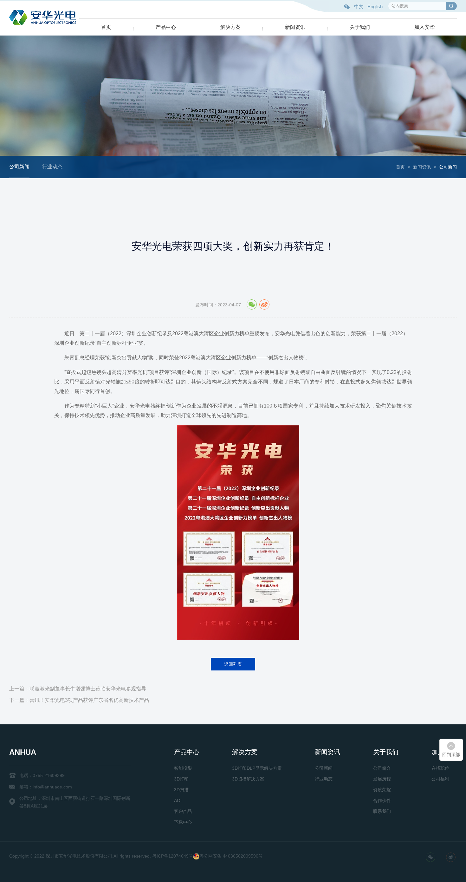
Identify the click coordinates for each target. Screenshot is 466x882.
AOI (178, 800)
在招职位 (440, 768)
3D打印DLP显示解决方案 (257, 768)
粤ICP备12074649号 (172, 856)
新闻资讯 (295, 27)
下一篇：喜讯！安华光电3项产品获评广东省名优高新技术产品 (79, 700)
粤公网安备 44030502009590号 (231, 856)
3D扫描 (181, 789)
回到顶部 (451, 754)
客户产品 (183, 811)
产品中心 (166, 27)
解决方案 (230, 27)
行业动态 (52, 166)
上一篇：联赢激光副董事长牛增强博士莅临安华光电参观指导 (77, 688)
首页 (106, 27)
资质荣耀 (382, 789)
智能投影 (183, 768)
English (375, 6)
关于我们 (360, 27)
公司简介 (382, 768)
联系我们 (382, 811)
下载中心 (183, 822)
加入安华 (424, 27)
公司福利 (440, 778)
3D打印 (181, 778)
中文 (359, 6)
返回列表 (233, 664)
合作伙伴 (382, 800)
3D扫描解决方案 (248, 778)
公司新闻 (19, 166)
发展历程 (382, 778)
